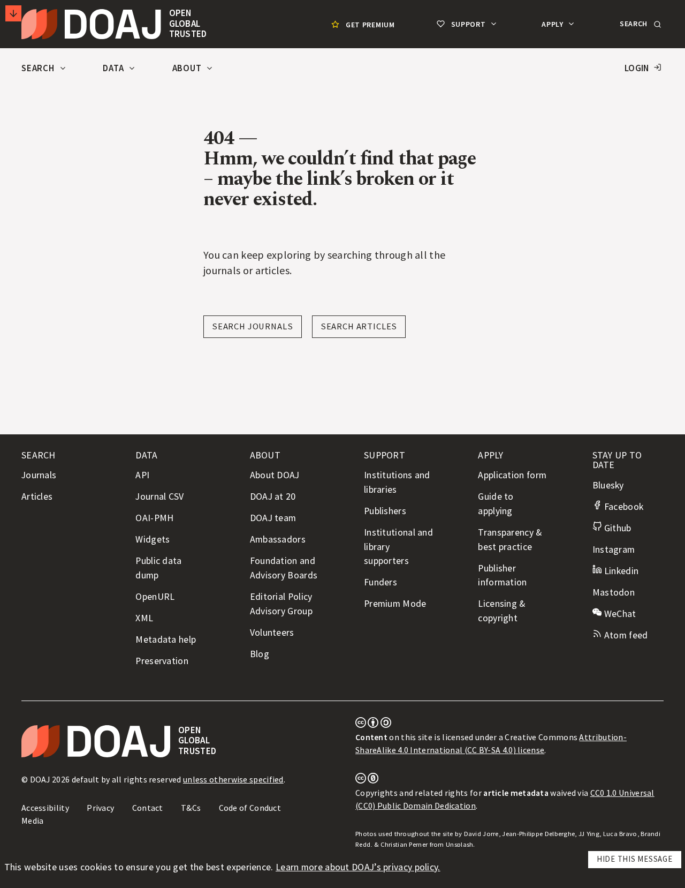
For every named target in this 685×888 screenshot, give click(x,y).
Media (32, 820)
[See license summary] (373, 724)
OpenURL (154, 597)
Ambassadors (278, 539)
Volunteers (272, 632)
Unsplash (459, 844)
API (142, 475)
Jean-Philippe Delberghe (538, 834)
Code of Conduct (250, 807)
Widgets (152, 539)
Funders (380, 582)
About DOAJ (275, 475)
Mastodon (613, 592)
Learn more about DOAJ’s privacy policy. (358, 867)
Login (637, 68)
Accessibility (45, 807)
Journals (38, 475)
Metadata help (165, 639)
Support (468, 24)
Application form (512, 475)
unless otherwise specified (233, 779)
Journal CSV (159, 496)
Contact (147, 807)
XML (144, 618)
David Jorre (481, 834)
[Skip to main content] (13, 13)
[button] (639, 24)
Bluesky (608, 485)
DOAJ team (273, 518)
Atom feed (625, 635)
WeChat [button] (619, 614)
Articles (36, 496)
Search (39, 68)
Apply (553, 24)
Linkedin (620, 571)
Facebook (622, 507)
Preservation (161, 661)
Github (616, 528)
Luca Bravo (620, 834)
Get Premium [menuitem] (370, 24)
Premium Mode (395, 603)
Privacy (100, 807)
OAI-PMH (154, 518)
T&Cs (191, 807)
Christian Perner (404, 844)
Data (114, 68)
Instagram (613, 549)
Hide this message (635, 859)
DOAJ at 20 (273, 496)
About (188, 68)
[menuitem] (362, 24)
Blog (259, 654)
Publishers (385, 511)
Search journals (252, 326)
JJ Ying (589, 834)
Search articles (359, 326)
